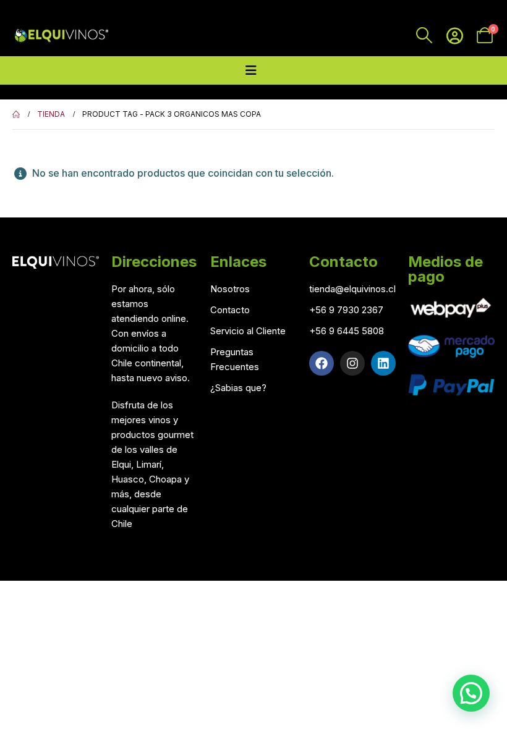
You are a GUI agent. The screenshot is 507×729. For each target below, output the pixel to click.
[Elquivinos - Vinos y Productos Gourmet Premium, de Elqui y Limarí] (60, 35)
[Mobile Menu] (251, 70)
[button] (471, 693)
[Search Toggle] (424, 35)
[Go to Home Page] (16, 114)
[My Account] (454, 35)
